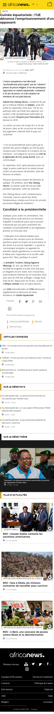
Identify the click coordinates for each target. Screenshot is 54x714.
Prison (38, 322)
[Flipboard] (41, 665)
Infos (5, 11)
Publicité (48, 690)
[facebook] (48, 665)
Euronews (48, 702)
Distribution (7, 690)
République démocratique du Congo (23, 579)
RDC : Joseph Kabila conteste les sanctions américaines (23, 535)
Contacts (5, 683)
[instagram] (27, 669)
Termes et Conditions (43, 677)
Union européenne (19, 322)
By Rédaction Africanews (14, 70)
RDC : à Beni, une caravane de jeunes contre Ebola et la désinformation (25, 633)
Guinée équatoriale (15, 58)
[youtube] (26, 665)
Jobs (3, 696)
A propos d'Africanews (11, 677)
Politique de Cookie (44, 683)
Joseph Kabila (11, 530)
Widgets (5, 702)
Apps (50, 696)
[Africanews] (18, 5)
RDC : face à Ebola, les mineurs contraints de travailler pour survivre (25, 584)
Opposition (15, 327)
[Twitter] (33, 665)
